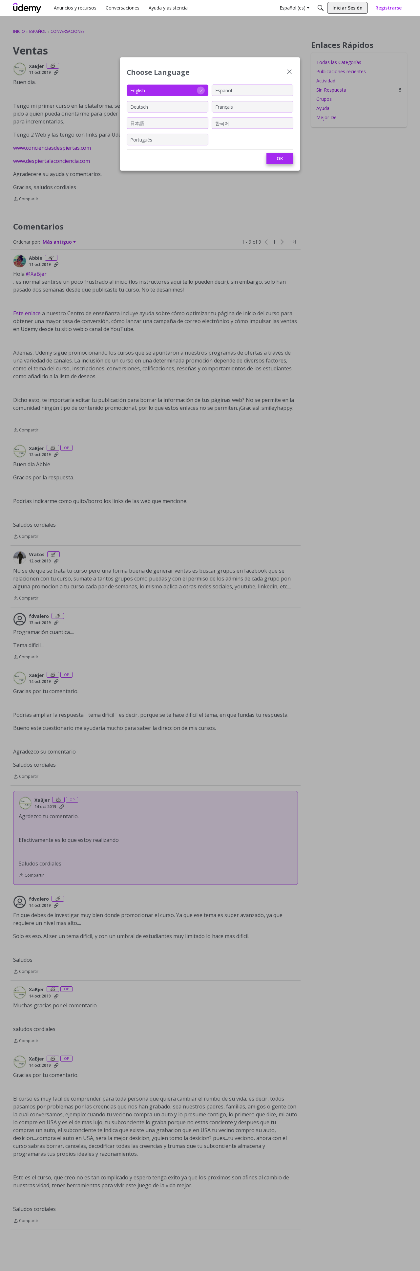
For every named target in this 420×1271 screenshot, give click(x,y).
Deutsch (139, 106)
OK (280, 158)
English (137, 90)
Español (223, 90)
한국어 (222, 123)
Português (141, 139)
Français (224, 106)
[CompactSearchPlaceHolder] (320, 8)
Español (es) (292, 8)
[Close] (289, 72)
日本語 (137, 123)
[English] (27, 8)
